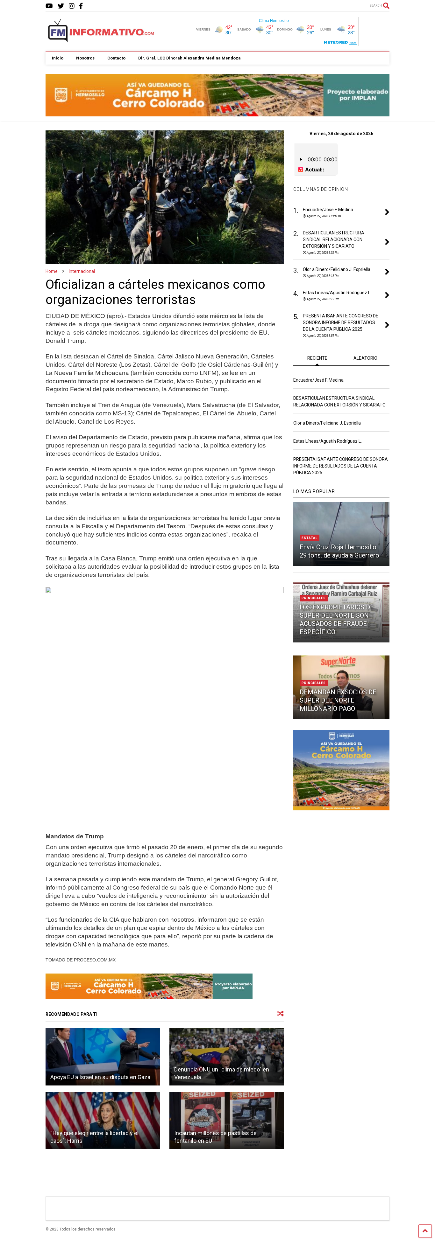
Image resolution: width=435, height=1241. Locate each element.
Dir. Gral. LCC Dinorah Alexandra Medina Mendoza (189, 58)
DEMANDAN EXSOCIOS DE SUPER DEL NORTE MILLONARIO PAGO (338, 700)
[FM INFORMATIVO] (102, 40)
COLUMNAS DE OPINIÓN (320, 189)
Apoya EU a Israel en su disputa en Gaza (100, 1077)
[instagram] (72, 6)
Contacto (116, 58)
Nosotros (85, 58)
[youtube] (49, 6)
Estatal (309, 538)
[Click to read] (103, 1056)
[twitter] (61, 6)
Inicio (57, 58)
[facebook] (80, 6)
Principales (314, 598)
